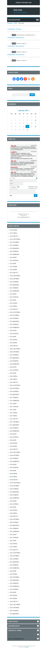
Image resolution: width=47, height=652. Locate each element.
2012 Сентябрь (15, 239)
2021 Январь (14, 528)
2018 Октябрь (14, 455)
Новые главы (21, 52)
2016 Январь (14, 361)
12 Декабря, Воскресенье (15, 46)
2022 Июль (13, 574)
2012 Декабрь (14, 248)
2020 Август (14, 516)
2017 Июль (13, 416)
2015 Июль (13, 343)
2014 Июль (13, 306)
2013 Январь (14, 251)
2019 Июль (13, 476)
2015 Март (13, 330)
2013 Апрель (14, 260)
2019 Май (13, 470)
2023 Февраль (14, 586)
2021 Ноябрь (14, 559)
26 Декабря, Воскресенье (15, 37)
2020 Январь (14, 495)
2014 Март (13, 294)
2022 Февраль (14, 568)
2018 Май (13, 440)
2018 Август (14, 449)
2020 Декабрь (14, 525)
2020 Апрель (14, 504)
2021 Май (13, 540)
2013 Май (13, 263)
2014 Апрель (14, 297)
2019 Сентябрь (15, 483)
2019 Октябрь (14, 486)
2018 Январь (14, 428)
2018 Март (13, 434)
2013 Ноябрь (14, 282)
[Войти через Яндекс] (25, 79)
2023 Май (13, 592)
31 (27, 129)
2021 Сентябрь (15, 553)
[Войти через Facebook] (21, 79)
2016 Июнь (13, 376)
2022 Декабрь (14, 580)
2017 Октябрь (14, 422)
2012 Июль (13, 233)
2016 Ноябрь (14, 391)
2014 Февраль (14, 291)
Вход (30, 2)
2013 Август (14, 272)
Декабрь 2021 (23, 110)
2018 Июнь (13, 443)
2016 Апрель (14, 370)
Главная (18, 2)
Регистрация (24, 2)
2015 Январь (14, 324)
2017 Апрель (14, 406)
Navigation (14, 20)
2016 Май (13, 373)
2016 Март (13, 367)
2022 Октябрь (14, 577)
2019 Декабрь (14, 492)
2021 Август (14, 550)
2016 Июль (13, 379)
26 (35, 126)
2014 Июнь (13, 303)
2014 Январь (14, 288)
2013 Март (13, 257)
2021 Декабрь (14, 562)
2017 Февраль (14, 400)
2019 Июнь (13, 473)
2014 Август (14, 309)
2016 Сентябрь (15, 385)
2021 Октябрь (14, 556)
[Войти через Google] (29, 79)
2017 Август (14, 419)
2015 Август (14, 346)
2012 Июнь (13, 230)
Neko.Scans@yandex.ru (16, 638)
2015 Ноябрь (14, 355)
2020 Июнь (13, 510)
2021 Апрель (14, 537)
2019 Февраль (14, 461)
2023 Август (14, 601)
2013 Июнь (13, 266)
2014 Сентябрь (15, 312)
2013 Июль (13, 269)
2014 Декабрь (14, 321)
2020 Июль (13, 513)
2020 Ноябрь (14, 522)
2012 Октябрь (14, 242)
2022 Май (13, 571)
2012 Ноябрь (14, 245)
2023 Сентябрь (15, 604)
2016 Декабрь (14, 394)
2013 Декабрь (14, 285)
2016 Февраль (14, 364)
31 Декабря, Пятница (14, 29)
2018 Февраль (14, 431)
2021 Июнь (13, 543)
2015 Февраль (14, 327)
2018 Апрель (14, 437)
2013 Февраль (14, 254)
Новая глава (20, 43)
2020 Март (13, 501)
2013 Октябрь (14, 279)
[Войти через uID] (14, 79)
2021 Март (13, 534)
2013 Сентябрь (15, 276)
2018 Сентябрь (15, 452)
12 (35, 120)
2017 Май (13, 409)
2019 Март (13, 464)
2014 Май (13, 300)
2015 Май (13, 336)
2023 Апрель (14, 589)
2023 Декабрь (14, 613)
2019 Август (14, 480)
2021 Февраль (14, 531)
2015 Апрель (14, 333)
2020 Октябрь (14, 519)
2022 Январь (14, 565)
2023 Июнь (13, 595)
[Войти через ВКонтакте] (17, 79)
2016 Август (14, 382)
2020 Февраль (14, 498)
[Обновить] (36, 178)
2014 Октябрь (14, 315)
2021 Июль (13, 547)
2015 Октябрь (14, 352)
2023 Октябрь (14, 607)
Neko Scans (18, 10)
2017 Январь (14, 397)
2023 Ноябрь (14, 610)
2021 (15, 23)
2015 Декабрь (14, 358)
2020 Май (13, 507)
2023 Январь (14, 583)
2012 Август (14, 236)
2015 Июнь (13, 339)
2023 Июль (13, 598)
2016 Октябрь (14, 388)
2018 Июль (13, 446)
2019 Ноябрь (14, 489)
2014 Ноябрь (14, 318)
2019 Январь (14, 458)
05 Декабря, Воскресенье (15, 54)
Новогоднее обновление (25, 35)
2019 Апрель (14, 467)
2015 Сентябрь (15, 349)
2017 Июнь (13, 413)
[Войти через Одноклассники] (33, 79)
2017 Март (13, 403)
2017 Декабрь (14, 425)
